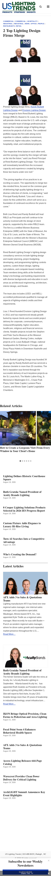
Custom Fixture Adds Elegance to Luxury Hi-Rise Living (22, 525)
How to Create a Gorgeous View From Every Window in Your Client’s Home (25, 449)
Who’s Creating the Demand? (19, 554)
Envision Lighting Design (34, 110)
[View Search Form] (40, 6)
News (27, 23)
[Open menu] (48, 6)
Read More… (9, 634)
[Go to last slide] (4, 435)
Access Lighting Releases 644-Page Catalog (22, 762)
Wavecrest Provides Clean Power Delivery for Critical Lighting (21, 778)
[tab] (20, 461)
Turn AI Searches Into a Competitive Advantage (23, 540)
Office (34, 23)
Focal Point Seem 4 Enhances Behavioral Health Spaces (19, 731)
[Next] (47, 435)
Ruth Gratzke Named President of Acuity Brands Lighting (22, 493)
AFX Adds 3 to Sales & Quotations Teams (22, 599)
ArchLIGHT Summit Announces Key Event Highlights (24, 794)
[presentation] (25, 428)
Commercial (8, 21)
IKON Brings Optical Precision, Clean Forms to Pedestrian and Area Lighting (25, 715)
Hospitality (32, 21)
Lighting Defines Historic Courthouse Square (24, 478)
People (41, 23)
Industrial (8, 23)
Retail (19, 26)
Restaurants (9, 26)
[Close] (48, 860)
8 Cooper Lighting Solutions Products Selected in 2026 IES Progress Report (24, 509)
